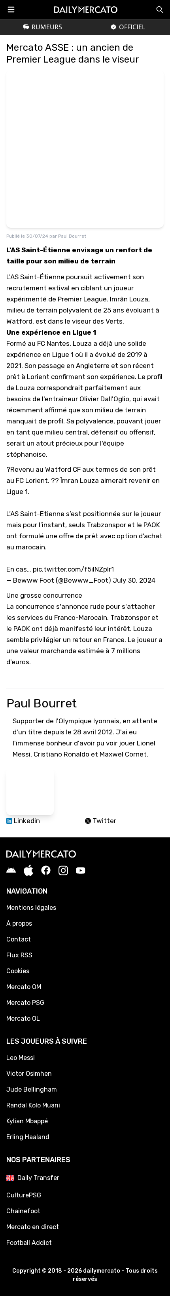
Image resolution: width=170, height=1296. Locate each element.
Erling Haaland (27, 1137)
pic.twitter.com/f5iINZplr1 (73, 569)
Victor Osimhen (29, 1073)
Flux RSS (19, 955)
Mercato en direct (32, 1227)
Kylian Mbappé (27, 1121)
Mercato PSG (25, 1002)
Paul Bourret (72, 236)
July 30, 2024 (134, 580)
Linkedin (26, 821)
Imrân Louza (129, 299)
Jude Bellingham (31, 1089)
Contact (18, 939)
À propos (19, 923)
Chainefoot (23, 1211)
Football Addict (29, 1242)
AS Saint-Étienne (37, 277)
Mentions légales (31, 907)
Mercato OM (23, 987)
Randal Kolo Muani (33, 1105)
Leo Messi (20, 1058)
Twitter (103, 821)
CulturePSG (23, 1195)
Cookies (17, 971)
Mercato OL (23, 1018)
